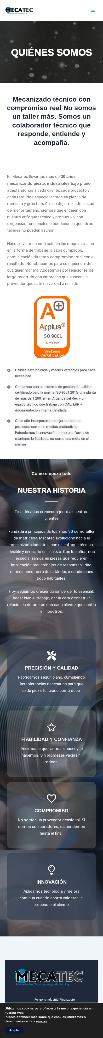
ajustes (41, 1021)
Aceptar (14, 1030)
